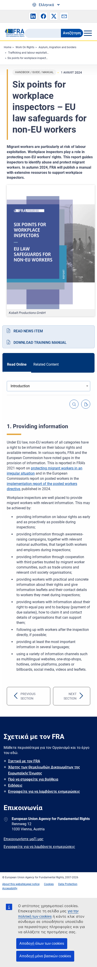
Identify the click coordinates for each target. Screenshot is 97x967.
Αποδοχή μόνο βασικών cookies (45, 956)
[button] (33, 16)
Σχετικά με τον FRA (24, 761)
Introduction (21, 696)
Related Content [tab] (46, 364)
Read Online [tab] (17, 364)
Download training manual (40, 342)
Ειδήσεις (15, 785)
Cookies (49, 884)
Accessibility (9, 888)
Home (7, 47)
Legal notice (32, 884)
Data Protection (67, 884)
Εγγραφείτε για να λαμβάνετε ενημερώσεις (44, 791)
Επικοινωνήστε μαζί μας (24, 839)
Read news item (28, 331)
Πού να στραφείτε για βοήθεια (33, 779)
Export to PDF (85, 404)
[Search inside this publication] (74, 404)
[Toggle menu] (87, 33)
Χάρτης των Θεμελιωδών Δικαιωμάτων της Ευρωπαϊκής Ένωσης (44, 770)
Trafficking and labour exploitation (29, 52)
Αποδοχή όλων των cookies (41, 943)
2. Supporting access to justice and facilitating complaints (64, 696)
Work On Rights (25, 47)
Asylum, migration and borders (57, 47)
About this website (13, 884)
